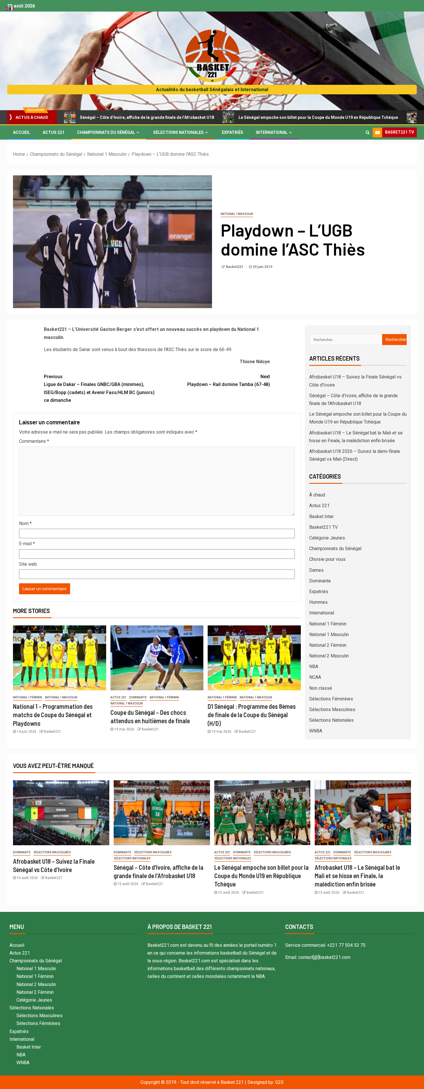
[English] (7, 8)
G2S (279, 1082)
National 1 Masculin (237, 213)
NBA (313, 666)
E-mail (27, 543)
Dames (316, 570)
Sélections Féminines (331, 699)
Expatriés (232, 132)
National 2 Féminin (327, 645)
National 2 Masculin (329, 656)
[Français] (12, 8)
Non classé (320, 688)
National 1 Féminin (27, 697)
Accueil (21, 132)
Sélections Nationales (178, 132)
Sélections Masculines (332, 709)
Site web (28, 564)
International (272, 132)
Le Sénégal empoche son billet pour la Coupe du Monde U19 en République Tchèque (272, 117)
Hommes (318, 602)
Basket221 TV (323, 527)
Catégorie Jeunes (327, 538)
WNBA (315, 731)
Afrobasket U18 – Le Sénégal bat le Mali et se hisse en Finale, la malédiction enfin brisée (357, 875)
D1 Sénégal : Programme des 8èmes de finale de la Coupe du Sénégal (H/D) (252, 714)
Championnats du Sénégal (106, 132)
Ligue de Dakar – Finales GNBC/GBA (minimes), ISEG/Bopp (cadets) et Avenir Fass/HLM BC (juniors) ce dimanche (99, 388)
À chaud (317, 495)
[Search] (367, 132)
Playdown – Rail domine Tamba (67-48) (228, 380)
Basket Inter (321, 516)
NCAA (315, 677)
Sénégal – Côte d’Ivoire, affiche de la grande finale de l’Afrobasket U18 (101, 117)
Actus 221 (53, 132)
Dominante (138, 697)
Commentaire (34, 441)
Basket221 (235, 267)
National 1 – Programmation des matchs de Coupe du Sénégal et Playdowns (53, 714)
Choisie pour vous (327, 559)
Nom (25, 523)
